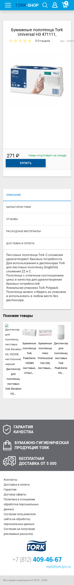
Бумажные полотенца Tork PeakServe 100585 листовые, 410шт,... (29, 358)
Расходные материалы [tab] (23, 231)
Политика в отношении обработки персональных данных (21, 504)
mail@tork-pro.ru (58, 566)
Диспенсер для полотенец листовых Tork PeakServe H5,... (61, 358)
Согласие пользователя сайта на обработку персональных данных (20, 519)
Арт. (62, 41)
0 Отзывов (42, 41)
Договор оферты (15, 494)
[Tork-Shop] (26, 5)
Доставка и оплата (17, 484)
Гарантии (10, 489)
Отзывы (12, 219)
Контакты (10, 479)
